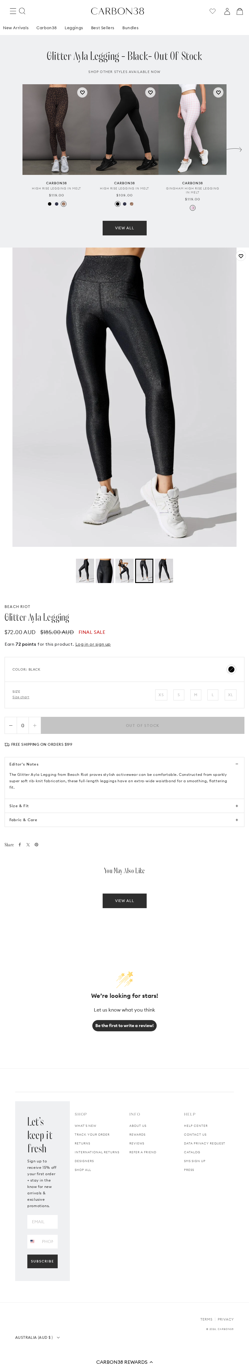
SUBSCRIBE (42, 1261)
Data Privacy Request (204, 1143)
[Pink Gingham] (193, 208)
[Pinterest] (36, 844)
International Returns (97, 1152)
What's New (85, 1126)
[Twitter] (28, 844)
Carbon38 (46, 27)
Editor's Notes (24, 764)
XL (230, 695)
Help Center (196, 1126)
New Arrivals (16, 27)
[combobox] (32, 1241)
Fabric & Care (23, 820)
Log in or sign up (93, 644)
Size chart (20, 697)
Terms (206, 1319)
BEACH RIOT (17, 606)
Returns (82, 1143)
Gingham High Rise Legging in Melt (192, 190)
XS (161, 695)
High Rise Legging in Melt (56, 188)
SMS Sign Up (195, 1161)
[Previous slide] (14, 147)
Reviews (136, 1143)
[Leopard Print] (64, 204)
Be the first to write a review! (124, 1025)
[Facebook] (20, 844)
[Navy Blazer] (57, 204)
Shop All (83, 1170)
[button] (124, 1362)
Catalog (192, 1152)
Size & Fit (19, 806)
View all (124, 228)
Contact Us (195, 1135)
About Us (137, 1126)
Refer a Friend (142, 1152)
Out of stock (143, 725)
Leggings (74, 27)
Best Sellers (102, 27)
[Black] (50, 204)
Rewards (137, 1135)
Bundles (130, 27)
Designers (84, 1161)
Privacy (226, 1319)
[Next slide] (234, 147)
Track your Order (92, 1135)
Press (189, 1170)
